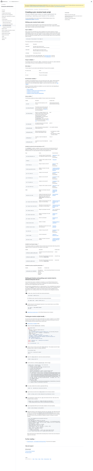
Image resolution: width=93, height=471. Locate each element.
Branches (54, 163)
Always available (30, 89)
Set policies (36, 9)
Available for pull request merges (33, 91)
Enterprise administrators (7, 6)
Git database (55, 172)
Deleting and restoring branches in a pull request (56, 201)
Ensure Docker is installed (32, 323)
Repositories (55, 185)
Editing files (54, 159)
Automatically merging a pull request (54, 190)
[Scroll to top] (91, 469)
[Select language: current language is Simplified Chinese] (91, 1)
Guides (3, 36)
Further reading (29, 439)
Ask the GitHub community (30, 451)
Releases (3, 39)
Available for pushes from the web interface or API (36, 90)
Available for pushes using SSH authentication (35, 93)
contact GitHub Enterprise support (59, 6)
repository (32, 19)
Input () (28, 29)
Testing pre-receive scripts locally (34, 316)
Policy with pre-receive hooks (43, 9)
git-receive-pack (48, 55)
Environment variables (30, 78)
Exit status (27, 66)
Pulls (53, 209)
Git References (48, 56)
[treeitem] (8, 10)
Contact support (28, 452)
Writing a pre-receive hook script (34, 22)
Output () (29, 59)
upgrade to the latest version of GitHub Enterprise (37, 6)
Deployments (55, 155)
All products (4, 4)
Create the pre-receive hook (32, 312)
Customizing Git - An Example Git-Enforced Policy (36, 441)
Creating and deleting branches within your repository (56, 169)
